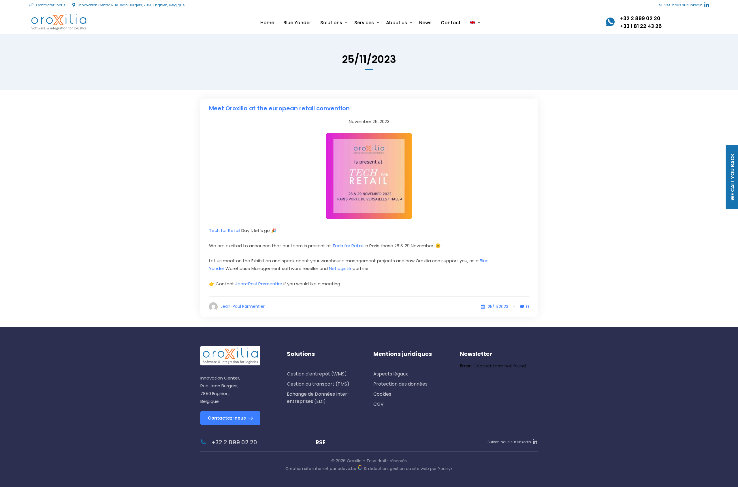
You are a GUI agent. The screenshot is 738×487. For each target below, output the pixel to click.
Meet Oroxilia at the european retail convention (279, 108)
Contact (451, 22)
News (425, 22)
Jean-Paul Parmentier (258, 284)
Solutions (331, 22)
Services (364, 22)
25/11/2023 (498, 306)
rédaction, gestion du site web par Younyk (410, 468)
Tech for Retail (224, 230)
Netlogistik (340, 268)
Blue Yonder (297, 22)
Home (267, 22)
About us (396, 22)
